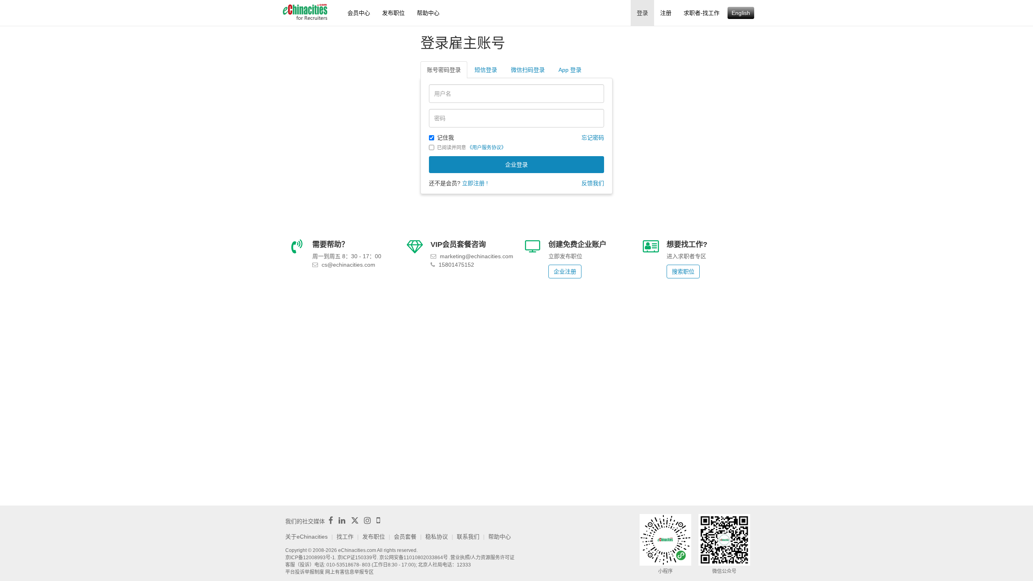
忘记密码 (592, 137)
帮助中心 (428, 13)
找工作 (345, 536)
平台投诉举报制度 (304, 572)
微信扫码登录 (528, 70)
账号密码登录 (444, 70)
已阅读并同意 (471, 147)
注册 (665, 13)
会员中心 (358, 13)
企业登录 (516, 164)
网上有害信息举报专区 (349, 572)
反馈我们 (592, 183)
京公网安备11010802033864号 (413, 557)
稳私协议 (436, 536)
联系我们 (468, 536)
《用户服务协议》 (486, 147)
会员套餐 (405, 536)
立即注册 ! (475, 183)
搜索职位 (683, 271)
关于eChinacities (306, 536)
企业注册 (565, 271)
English (741, 13)
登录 (642, 13)
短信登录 (486, 70)
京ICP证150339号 (357, 557)
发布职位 (393, 13)
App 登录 (569, 70)
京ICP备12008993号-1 (310, 557)
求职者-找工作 (701, 13)
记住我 (445, 137)
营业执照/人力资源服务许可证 (482, 557)
